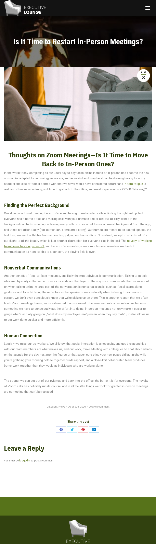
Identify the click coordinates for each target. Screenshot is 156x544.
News (61, 406)
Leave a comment (99, 406)
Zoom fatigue (134, 184)
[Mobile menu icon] (148, 8)
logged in (24, 460)
